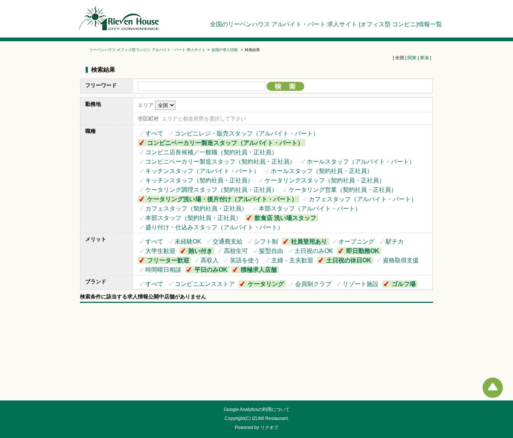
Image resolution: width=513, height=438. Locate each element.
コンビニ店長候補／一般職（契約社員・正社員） (211, 152)
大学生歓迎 (160, 251)
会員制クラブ (313, 284)
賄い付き (201, 251)
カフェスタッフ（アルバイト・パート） (363, 199)
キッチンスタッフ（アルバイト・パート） (202, 171)
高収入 (210, 260)
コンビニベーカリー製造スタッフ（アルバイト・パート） (225, 143)
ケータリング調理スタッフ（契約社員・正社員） (211, 190)
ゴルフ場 (404, 284)
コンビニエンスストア (205, 284)
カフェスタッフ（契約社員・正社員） (196, 208)
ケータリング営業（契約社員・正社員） (343, 190)
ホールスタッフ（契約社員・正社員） (322, 171)
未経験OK (188, 241)
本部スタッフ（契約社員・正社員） (193, 218)
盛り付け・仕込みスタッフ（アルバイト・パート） (214, 227)
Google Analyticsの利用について (257, 409)
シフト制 (266, 241)
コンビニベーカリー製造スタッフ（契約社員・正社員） (220, 161)
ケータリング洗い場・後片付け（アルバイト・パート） (222, 199)
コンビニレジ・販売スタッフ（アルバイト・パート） (247, 133)
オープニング (356, 241)
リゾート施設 (361, 284)
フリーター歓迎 (168, 260)
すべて (154, 133)
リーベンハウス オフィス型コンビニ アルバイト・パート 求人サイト (147, 50)
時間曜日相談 (163, 269)
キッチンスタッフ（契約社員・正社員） (199, 180)
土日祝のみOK (313, 251)
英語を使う (245, 260)
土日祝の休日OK (348, 260)
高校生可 (236, 251)
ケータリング (266, 284)
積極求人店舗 (259, 269)
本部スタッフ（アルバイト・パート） (310, 208)
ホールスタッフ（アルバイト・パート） (361, 161)
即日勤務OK (362, 251)
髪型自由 (271, 251)
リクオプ (269, 427)
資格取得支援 (401, 260)
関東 (411, 57)
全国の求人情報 (225, 50)
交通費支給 (228, 241)
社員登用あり (309, 241)
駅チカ (395, 241)
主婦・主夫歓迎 (292, 260)
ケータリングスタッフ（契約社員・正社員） (325, 180)
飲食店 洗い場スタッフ (285, 218)
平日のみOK (211, 269)
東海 (424, 57)
